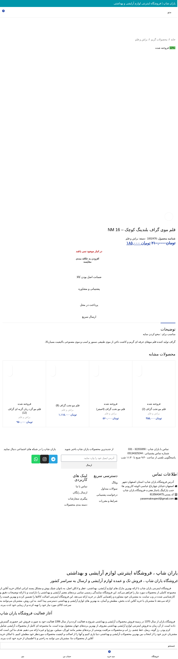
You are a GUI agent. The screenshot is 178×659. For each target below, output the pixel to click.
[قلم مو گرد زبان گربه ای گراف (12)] (24, 382)
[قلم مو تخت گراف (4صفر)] (110, 382)
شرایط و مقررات (108, 500)
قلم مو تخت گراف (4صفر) (110, 409)
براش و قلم (141, 39)
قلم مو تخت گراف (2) (154, 409)
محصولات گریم (159, 39)
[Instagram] (44, 459)
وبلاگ (115, 482)
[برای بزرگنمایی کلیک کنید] (169, 216)
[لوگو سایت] (88, 11)
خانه (173, 39)
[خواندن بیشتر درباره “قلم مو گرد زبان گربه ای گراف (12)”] (9, 373)
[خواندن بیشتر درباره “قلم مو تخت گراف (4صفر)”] (96, 373)
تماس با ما (81, 486)
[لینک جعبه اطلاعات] (89, 273)
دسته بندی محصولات (75, 504)
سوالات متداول (109, 488)
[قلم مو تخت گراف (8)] (67, 382)
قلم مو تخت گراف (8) (67, 405)
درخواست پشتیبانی (107, 494)
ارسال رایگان (80, 492)
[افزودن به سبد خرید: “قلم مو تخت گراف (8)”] (53, 373)
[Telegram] (53, 459)
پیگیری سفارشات (77, 498)
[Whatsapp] (35, 459)
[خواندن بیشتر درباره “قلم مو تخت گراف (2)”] (139, 373)
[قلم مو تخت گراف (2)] (153, 382)
